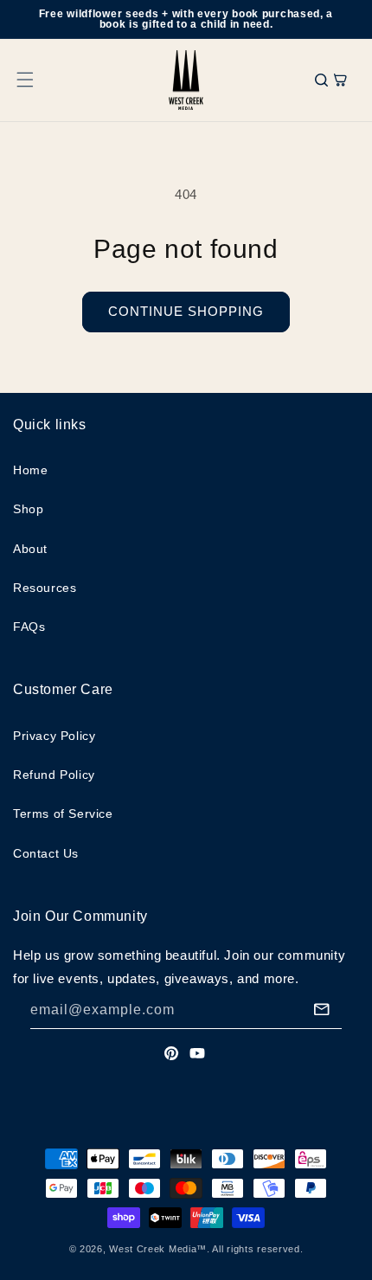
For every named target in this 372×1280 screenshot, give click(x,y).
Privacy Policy (54, 736)
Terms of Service (63, 813)
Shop (28, 509)
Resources (44, 588)
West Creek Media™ (158, 1249)
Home (30, 470)
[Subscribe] (322, 1009)
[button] (25, 79)
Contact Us (46, 853)
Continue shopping (186, 311)
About (30, 549)
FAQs (29, 627)
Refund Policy (54, 775)
